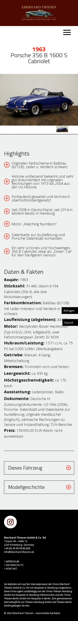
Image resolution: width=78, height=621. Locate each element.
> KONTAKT (10, 568)
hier (27, 605)
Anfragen (69, 310)
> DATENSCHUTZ (14, 565)
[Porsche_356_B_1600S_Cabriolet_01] (39, 100)
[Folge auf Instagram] (10, 522)
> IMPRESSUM (11, 561)
